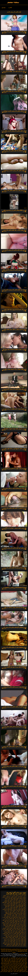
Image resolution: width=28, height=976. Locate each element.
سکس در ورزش (23, 968)
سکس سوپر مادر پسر (10, 911)
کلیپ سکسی (17, 957)
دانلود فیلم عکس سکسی (22, 967)
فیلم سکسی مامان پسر (21, 938)
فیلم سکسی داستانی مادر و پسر (19, 929)
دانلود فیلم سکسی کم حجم (6, 962)
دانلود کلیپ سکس (3, 971)
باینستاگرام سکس (20, 970)
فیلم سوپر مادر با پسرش (20, 920)
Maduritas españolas (11, 949)
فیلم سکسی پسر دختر (10, 943)
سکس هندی (15, 969)
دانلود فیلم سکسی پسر (21, 905)
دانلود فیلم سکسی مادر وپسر (14, 902)
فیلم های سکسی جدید (12, 966)
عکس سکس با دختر (14, 963)
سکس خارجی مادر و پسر (10, 910)
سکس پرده (25, 958)
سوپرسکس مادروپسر (21, 910)
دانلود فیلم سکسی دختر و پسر (11, 899)
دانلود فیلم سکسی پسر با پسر (16, 906)
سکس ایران (9, 965)
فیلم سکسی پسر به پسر (9, 941)
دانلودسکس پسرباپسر (7, 909)
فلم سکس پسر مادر (19, 918)
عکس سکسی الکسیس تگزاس (9, 960)
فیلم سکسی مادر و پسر (15, 934)
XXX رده (10, 7)
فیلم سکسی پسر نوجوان (12, 944)
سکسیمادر (9, 914)
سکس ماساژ (21, 964)
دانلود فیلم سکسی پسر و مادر (11, 907)
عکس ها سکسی (24, 957)
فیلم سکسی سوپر (11, 958)
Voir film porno (21, 950)
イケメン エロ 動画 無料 (17, 951)
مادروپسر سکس (23, 965)
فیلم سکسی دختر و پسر (18, 930)
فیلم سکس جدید (12, 957)
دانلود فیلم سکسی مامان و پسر (11, 903)
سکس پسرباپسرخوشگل (10, 913)
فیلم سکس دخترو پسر (10, 922)
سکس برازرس (21, 969)
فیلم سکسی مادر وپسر (13, 936)
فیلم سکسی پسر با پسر (20, 941)
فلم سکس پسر (14, 917)
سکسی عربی (18, 960)
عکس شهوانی (10, 971)
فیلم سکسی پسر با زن (21, 940)
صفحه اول (3, 7)
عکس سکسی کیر (19, 958)
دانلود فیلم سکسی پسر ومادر (19, 909)
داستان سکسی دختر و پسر (13, 895)
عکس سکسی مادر (4, 966)
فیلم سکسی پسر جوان (21, 943)
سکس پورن (25, 966)
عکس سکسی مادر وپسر (11, 915)
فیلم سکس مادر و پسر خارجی (12, 924)
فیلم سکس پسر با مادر (8, 925)
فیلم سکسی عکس (4, 967)
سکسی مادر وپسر (14, 959)
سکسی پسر (15, 914)
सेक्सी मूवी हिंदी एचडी (4, 949)
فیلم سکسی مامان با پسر (8, 937)
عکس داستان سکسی (14, 964)
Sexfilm (25, 950)
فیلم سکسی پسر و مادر (11, 945)
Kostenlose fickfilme (14, 950)
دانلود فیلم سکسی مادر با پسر (19, 901)
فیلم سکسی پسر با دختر (9, 938)
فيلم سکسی (15, 971)
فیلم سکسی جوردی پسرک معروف (10, 928)
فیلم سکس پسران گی (21, 926)
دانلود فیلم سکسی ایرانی (13, 967)
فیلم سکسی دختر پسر (15, 932)
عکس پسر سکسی (4, 957)
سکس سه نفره (9, 968)
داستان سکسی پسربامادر (11, 897)
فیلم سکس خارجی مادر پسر (13, 921)
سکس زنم (7, 963)
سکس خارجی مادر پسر (20, 911)
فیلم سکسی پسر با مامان (9, 940)
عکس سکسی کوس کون (22, 963)
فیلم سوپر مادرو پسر (9, 920)
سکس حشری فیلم (7, 970)
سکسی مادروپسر (22, 914)
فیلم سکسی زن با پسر (14, 933)
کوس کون (6, 958)
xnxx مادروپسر (22, 895)
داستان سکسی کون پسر (13, 898)
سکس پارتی (10, 969)
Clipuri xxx (10, 951)
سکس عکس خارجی (16, 965)
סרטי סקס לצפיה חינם (5, 964)
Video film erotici (4, 951)
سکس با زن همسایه (16, 968)
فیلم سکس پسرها (11, 926)
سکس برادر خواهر (7, 959)
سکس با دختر (19, 966)
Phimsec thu (18, 949)
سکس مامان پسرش (21, 913)
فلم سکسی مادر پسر (9, 918)
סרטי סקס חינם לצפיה (5, 950)
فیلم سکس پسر (14, 2)
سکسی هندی (4, 965)
